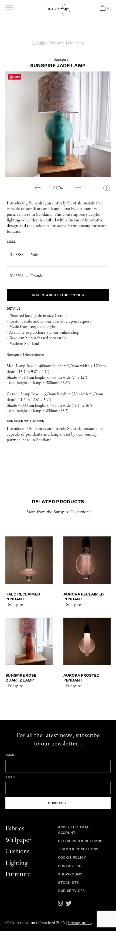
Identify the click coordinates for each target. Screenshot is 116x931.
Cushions (17, 851)
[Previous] (38, 187)
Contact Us (69, 866)
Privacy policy (80, 922)
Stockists (68, 883)
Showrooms (70, 874)
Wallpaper (18, 840)
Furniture (17, 874)
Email (10, 777)
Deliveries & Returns (80, 841)
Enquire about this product (57, 295)
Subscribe (58, 803)
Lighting (39, 43)
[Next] (78, 187)
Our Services (71, 891)
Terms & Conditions (78, 849)
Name (10, 755)
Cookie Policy (72, 857)
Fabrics (14, 828)
